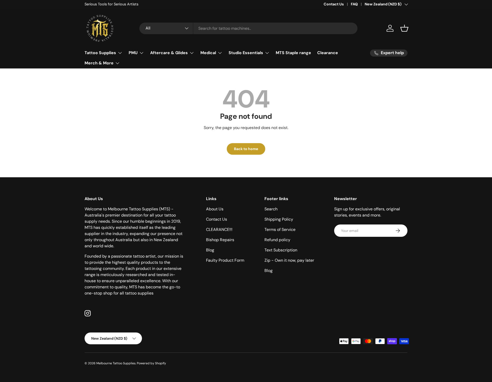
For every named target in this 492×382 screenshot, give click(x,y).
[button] (404, 28)
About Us (214, 209)
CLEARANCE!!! (219, 229)
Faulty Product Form (225, 260)
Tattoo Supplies (100, 52)
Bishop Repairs (220, 239)
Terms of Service (279, 229)
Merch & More (99, 63)
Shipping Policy (278, 219)
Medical (208, 52)
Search (271, 209)
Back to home (246, 148)
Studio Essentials (246, 52)
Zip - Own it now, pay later (289, 260)
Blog (210, 250)
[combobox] (248, 28)
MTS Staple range (293, 52)
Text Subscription (280, 250)
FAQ (354, 4)
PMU (133, 52)
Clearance (327, 52)
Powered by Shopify (151, 363)
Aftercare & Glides (169, 52)
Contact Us (334, 4)
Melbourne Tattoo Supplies (116, 363)
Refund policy (277, 239)
